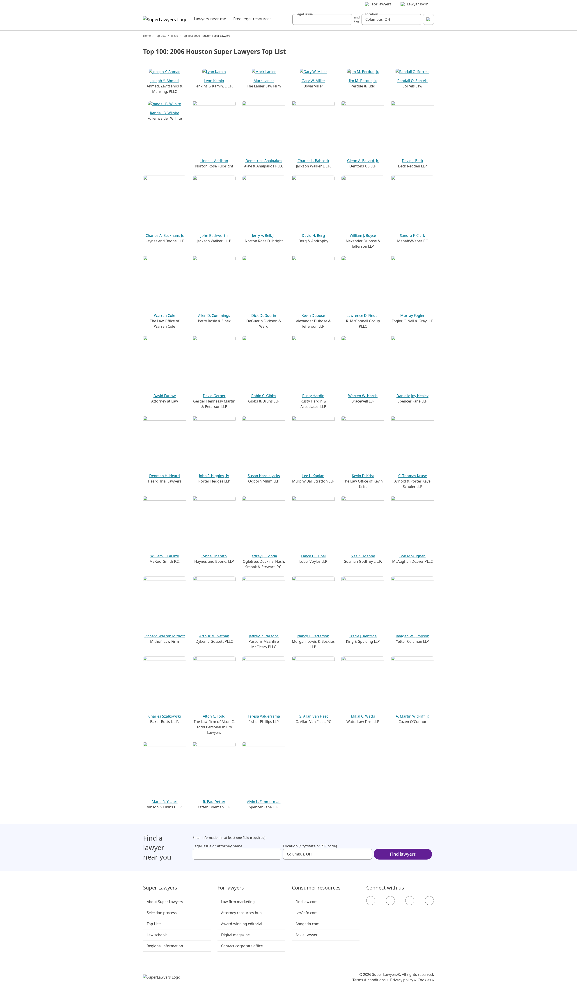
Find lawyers (403, 854)
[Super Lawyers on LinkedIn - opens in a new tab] (429, 900)
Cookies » (426, 979)
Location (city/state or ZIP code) (310, 846)
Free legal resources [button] (252, 18)
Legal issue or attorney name (217, 846)
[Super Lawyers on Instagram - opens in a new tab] (390, 900)
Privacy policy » (403, 979)
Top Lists (160, 36)
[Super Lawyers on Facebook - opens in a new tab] (370, 900)
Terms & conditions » (370, 979)
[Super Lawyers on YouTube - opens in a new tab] (409, 900)
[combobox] (322, 19)
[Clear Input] (346, 19)
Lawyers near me (210, 18)
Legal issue (304, 14)
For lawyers (231, 888)
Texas (174, 36)
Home (147, 36)
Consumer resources (316, 888)
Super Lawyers (160, 888)
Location (371, 14)
